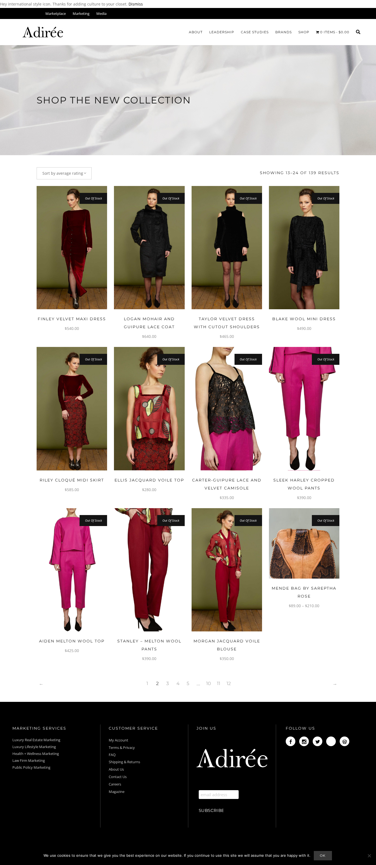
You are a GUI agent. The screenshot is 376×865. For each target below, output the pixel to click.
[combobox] (64, 173)
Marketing (81, 13)
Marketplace (55, 13)
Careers (115, 784)
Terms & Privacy (122, 747)
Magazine (116, 791)
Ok (323, 855)
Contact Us (118, 776)
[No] (369, 855)
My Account (119, 740)
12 (229, 683)
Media (101, 13)
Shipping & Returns (124, 761)
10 (208, 683)
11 (218, 683)
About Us (116, 769)
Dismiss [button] (136, 4)
